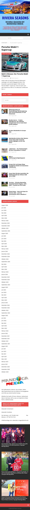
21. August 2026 (13, 144)
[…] (4, 89)
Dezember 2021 (6, 336)
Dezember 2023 (6, 277)
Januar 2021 (5, 364)
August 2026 (5, 205)
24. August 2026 (13, 133)
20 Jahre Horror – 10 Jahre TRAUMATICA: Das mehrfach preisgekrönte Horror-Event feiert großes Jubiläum (18, 122)
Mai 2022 (4, 323)
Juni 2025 (4, 238)
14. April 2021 (6, 78)
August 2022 (5, 315)
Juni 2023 (4, 292)
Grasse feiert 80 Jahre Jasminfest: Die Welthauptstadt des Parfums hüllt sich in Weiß (18, 175)
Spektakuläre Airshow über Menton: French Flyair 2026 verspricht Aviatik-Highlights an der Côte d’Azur (18, 140)
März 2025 (4, 246)
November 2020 (6, 369)
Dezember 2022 (6, 305)
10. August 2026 (13, 168)
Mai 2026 (4, 213)
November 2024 (6, 256)
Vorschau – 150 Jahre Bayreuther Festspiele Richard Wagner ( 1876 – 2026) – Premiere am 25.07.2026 (18, 184)
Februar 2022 (5, 331)
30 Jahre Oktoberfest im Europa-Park (17, 131)
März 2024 (4, 269)
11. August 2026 (13, 159)
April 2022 (4, 325)
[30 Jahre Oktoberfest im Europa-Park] (5, 132)
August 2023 (5, 287)
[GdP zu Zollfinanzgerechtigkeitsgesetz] (5, 158)
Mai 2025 (4, 241)
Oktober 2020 (5, 372)
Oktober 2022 (5, 310)
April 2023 (4, 297)
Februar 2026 (5, 220)
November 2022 (6, 307)
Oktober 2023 (5, 282)
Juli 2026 (4, 208)
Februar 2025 (5, 249)
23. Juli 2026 (12, 187)
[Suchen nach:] (15, 38)
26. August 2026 (13, 115)
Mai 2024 (4, 264)
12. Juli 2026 (12, 196)
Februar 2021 (5, 361)
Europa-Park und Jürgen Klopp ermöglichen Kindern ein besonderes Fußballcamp (18, 166)
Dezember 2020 (6, 366)
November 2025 (6, 225)
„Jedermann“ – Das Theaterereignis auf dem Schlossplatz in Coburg (18, 149)
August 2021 (5, 346)
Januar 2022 (5, 333)
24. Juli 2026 (12, 178)
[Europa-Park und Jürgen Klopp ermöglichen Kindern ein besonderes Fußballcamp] (5, 166)
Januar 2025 (5, 251)
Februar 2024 (5, 272)
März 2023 (4, 300)
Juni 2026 (4, 210)
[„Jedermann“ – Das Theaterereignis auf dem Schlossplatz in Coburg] (5, 150)
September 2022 (6, 313)
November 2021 (6, 338)
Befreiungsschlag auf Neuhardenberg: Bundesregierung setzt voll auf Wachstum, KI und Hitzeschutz (18, 112)
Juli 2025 (4, 236)
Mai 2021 (4, 354)
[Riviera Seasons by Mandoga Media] (15, 13)
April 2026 (4, 215)
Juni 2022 (4, 320)
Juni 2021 (4, 351)
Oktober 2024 (5, 259)
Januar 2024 (5, 274)
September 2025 (6, 231)
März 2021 (4, 359)
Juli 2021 (4, 348)
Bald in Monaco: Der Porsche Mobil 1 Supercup (15, 75)
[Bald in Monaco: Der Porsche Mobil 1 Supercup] (15, 62)
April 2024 (4, 266)
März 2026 (4, 218)
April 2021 (4, 356)
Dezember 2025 (6, 223)
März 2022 (4, 328)
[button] (28, 34)
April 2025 (4, 243)
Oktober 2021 (5, 341)
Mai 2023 (4, 295)
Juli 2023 (4, 290)
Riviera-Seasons (14, 78)
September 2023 (6, 284)
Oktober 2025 (5, 228)
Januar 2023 (5, 302)
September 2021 (6, 343)
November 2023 (6, 279)
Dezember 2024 (6, 254)
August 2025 (5, 233)
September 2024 (6, 261)
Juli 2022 (4, 318)
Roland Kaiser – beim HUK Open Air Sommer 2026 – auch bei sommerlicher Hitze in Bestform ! (18, 193)
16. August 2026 (13, 152)
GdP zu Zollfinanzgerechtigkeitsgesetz (17, 157)
